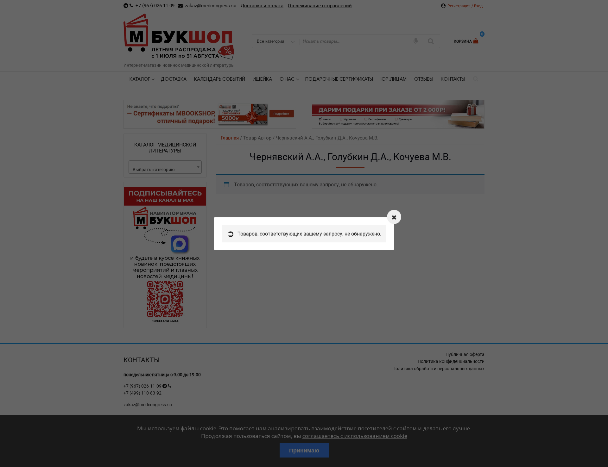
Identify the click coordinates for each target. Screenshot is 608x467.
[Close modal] (394, 217)
